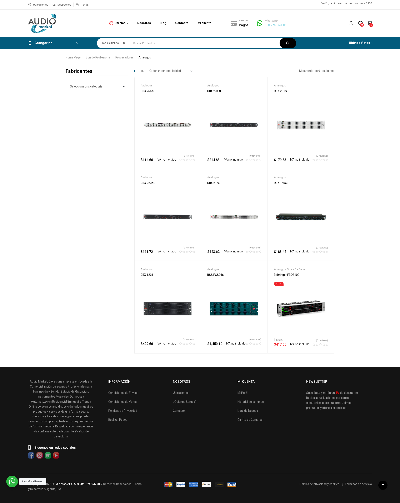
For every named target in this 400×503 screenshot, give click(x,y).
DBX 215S (213, 183)
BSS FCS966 (215, 275)
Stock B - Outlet (296, 269)
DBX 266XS (148, 91)
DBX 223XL (148, 183)
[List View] (142, 71)
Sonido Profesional (98, 57)
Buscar (288, 43)
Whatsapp (271, 21)
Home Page (73, 57)
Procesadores (124, 57)
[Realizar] (233, 23)
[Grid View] (136, 71)
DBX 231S (280, 91)
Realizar (243, 20)
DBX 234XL (214, 91)
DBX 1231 (147, 275)
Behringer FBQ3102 (286, 275)
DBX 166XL (281, 183)
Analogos (146, 85)
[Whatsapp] (260, 23)
